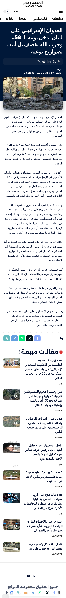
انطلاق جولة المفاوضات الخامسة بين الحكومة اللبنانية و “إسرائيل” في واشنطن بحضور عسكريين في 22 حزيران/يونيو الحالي (44, 369)
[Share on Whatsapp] (40, 592)
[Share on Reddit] (43, 61)
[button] (60, 11)
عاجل (59, 69)
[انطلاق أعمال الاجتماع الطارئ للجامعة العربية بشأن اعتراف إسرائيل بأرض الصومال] (11, 524)
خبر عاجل (12, 446)
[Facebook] (38, 576)
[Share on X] (54, 61)
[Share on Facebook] (54, 592)
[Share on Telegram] (33, 592)
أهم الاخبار (13, 441)
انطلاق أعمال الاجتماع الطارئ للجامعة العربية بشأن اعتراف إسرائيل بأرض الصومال (45, 526)
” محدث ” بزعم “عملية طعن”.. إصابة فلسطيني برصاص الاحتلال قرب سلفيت (43, 476)
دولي (14, 365)
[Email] (25, 592)
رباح (60, 383)
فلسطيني (11, 477)
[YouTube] (28, 576)
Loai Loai (57, 410)
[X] (33, 576)
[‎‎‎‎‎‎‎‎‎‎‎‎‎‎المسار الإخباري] (33, 3)
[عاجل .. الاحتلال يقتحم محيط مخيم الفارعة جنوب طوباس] (11, 547)
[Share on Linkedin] (49, 61)
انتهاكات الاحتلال (12, 471)
